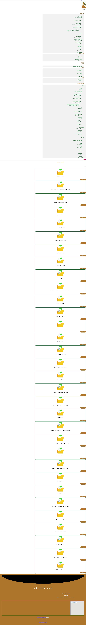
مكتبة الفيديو (80, 75)
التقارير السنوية (80, 79)
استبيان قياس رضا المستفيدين (77, 66)
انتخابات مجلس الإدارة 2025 (76, 24)
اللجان (81, 33)
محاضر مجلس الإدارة (77, 22)
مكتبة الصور (80, 76)
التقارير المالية (80, 45)
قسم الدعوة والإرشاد (79, 55)
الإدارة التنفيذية (80, 35)
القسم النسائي (80, 60)
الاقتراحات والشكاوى (80, 83)
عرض (83, 179)
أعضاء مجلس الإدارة (77, 20)
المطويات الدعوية (79, 73)
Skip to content (83, 0)
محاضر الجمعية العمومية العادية (73, 32)
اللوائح (80, 49)
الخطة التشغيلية (79, 50)
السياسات (79, 48)
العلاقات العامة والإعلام (78, 59)
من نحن (81, 14)
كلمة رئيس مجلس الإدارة (78, 17)
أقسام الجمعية (81, 53)
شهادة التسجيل (80, 16)
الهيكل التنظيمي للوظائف (78, 39)
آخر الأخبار (82, 137)
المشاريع (82, 136)
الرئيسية (83, 85)
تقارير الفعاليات (80, 80)
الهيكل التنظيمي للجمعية (78, 37)
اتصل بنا (81, 69)
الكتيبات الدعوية (79, 70)
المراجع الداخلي (80, 43)
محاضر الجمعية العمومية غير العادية (73, 30)
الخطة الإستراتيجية (79, 126)
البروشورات (80, 72)
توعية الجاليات (80, 56)
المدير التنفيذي (78, 36)
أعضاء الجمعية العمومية (77, 27)
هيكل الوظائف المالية (78, 42)
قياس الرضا (82, 65)
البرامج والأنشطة (79, 58)
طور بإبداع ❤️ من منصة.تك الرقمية (43, 622)
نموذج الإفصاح (78, 23)
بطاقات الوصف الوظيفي (78, 40)
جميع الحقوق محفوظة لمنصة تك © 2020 (43, 619)
